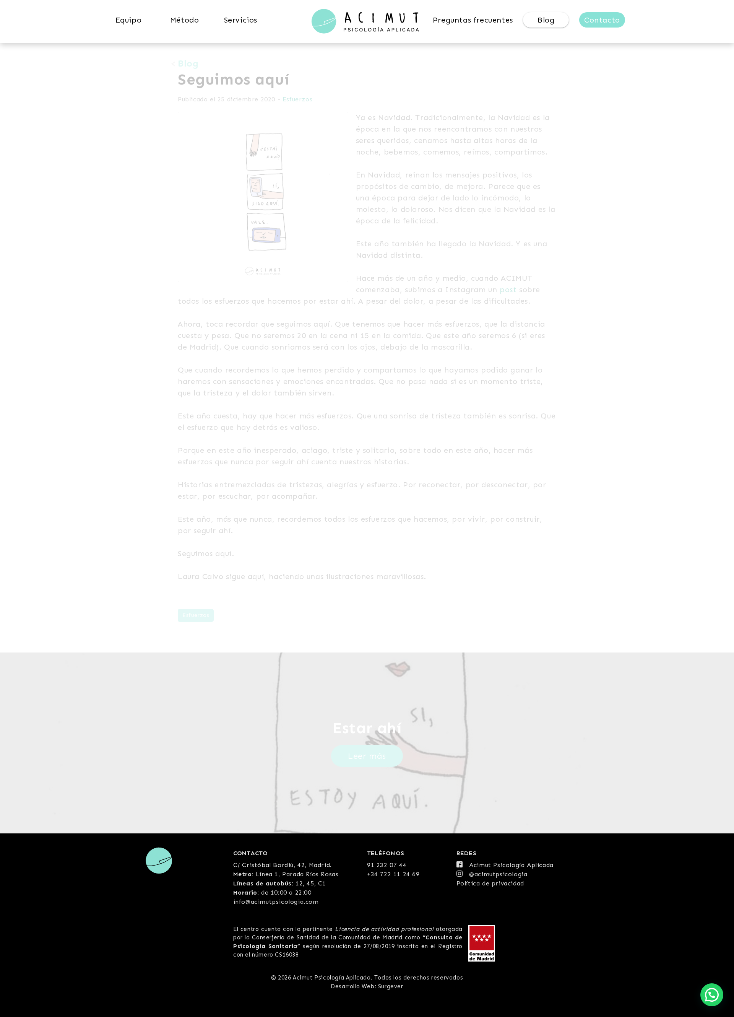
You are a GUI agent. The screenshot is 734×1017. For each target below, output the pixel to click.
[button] (711, 994)
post (508, 289)
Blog (188, 63)
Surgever (390, 986)
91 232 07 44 (386, 865)
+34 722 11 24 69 (393, 874)
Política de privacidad (490, 883)
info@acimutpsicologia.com (276, 901)
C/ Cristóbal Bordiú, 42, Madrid (281, 865)
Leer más (367, 756)
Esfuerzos (297, 99)
